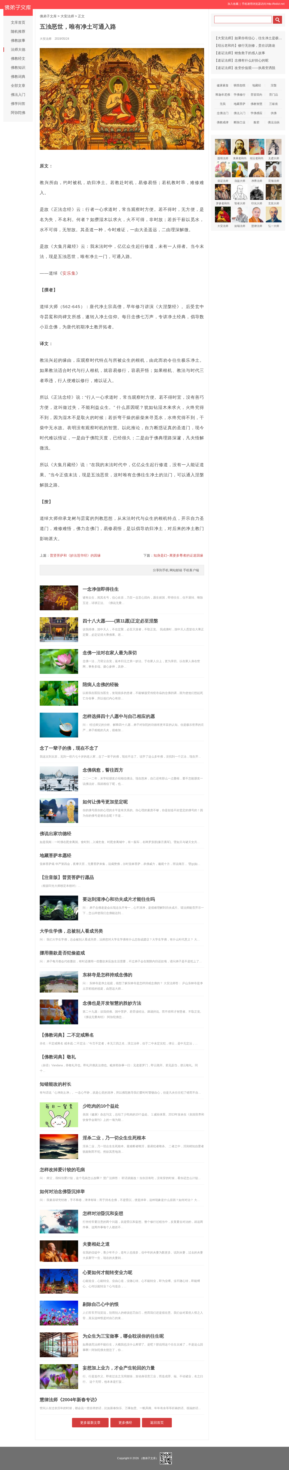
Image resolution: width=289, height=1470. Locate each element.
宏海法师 (273, 180)
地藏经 (256, 85)
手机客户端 (191, 570)
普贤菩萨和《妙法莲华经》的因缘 (75, 555)
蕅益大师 (239, 180)
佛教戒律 (222, 122)
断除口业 (239, 122)
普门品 (273, 94)
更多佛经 (125, 1422)
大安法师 (67, 16)
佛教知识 (18, 67)
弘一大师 (273, 226)
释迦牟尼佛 (222, 94)
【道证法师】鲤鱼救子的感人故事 (239, 53)
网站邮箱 (176, 570)
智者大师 (239, 203)
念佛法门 (222, 113)
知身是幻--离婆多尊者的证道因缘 (178, 555)
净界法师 (256, 180)
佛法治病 (274, 122)
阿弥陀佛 (18, 113)
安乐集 (69, 273)
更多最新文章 (90, 1422)
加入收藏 (233, 3)
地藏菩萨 (239, 103)
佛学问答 (18, 104)
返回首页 (157, 1422)
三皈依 (273, 103)
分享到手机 (161, 570)
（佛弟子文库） (149, 1458)
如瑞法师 (239, 226)
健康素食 (222, 85)
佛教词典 (18, 76)
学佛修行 (239, 94)
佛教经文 (18, 58)
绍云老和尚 (256, 158)
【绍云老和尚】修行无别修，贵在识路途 (244, 45)
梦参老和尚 (223, 203)
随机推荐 (18, 31)
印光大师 (256, 203)
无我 (223, 103)
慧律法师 (256, 226)
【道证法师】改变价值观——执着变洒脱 (244, 68)
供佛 (274, 113)
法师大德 (18, 49)
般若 (256, 122)
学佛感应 (256, 113)
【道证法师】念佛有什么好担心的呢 (241, 60)
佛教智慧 (256, 103)
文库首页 (18, 22)
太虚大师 (273, 158)
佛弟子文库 (48, 16)
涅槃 (274, 85)
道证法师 (222, 180)
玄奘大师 (273, 203)
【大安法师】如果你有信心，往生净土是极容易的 (251, 38)
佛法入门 (18, 95)
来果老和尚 (240, 158)
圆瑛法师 (222, 158)
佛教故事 (18, 40)
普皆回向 (256, 94)
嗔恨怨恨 (239, 85)
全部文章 (18, 86)
